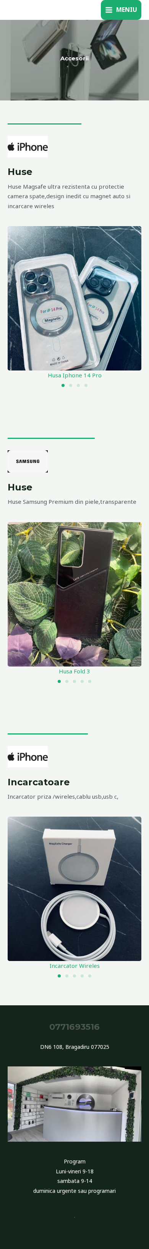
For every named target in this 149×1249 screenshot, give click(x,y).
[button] (63, 385)
